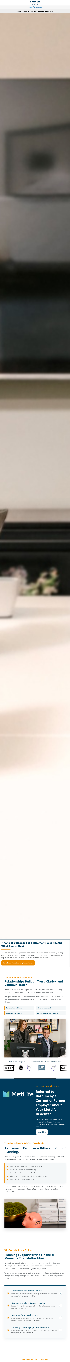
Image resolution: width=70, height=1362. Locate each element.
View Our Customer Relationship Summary (35, 11)
